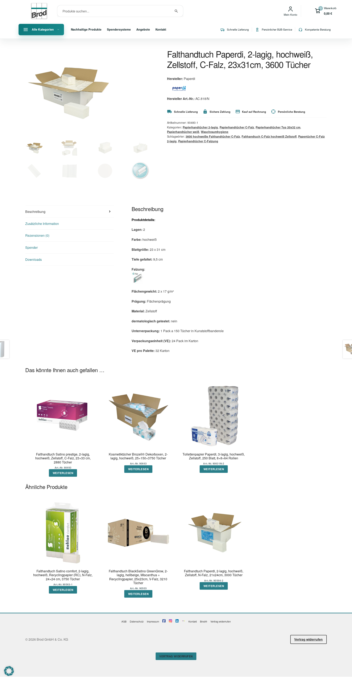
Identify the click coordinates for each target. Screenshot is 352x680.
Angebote (143, 29)
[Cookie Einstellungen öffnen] (9, 674)
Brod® (203, 621)
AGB (123, 621)
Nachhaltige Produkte (86, 29)
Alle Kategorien (43, 29)
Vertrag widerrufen (220, 621)
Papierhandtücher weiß (183, 132)
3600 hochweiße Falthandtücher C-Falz (213, 136)
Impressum (153, 621)
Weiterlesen (63, 473)
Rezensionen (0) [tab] (37, 235)
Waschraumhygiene (214, 132)
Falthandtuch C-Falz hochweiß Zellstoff (269, 136)
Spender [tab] (31, 247)
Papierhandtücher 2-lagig (200, 127)
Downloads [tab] (33, 259)
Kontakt (160, 29)
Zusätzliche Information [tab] (42, 223)
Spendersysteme (119, 29)
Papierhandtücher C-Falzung (198, 141)
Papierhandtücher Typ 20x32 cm (278, 127)
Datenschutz (137, 621)
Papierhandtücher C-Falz (237, 127)
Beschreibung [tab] (35, 211)
